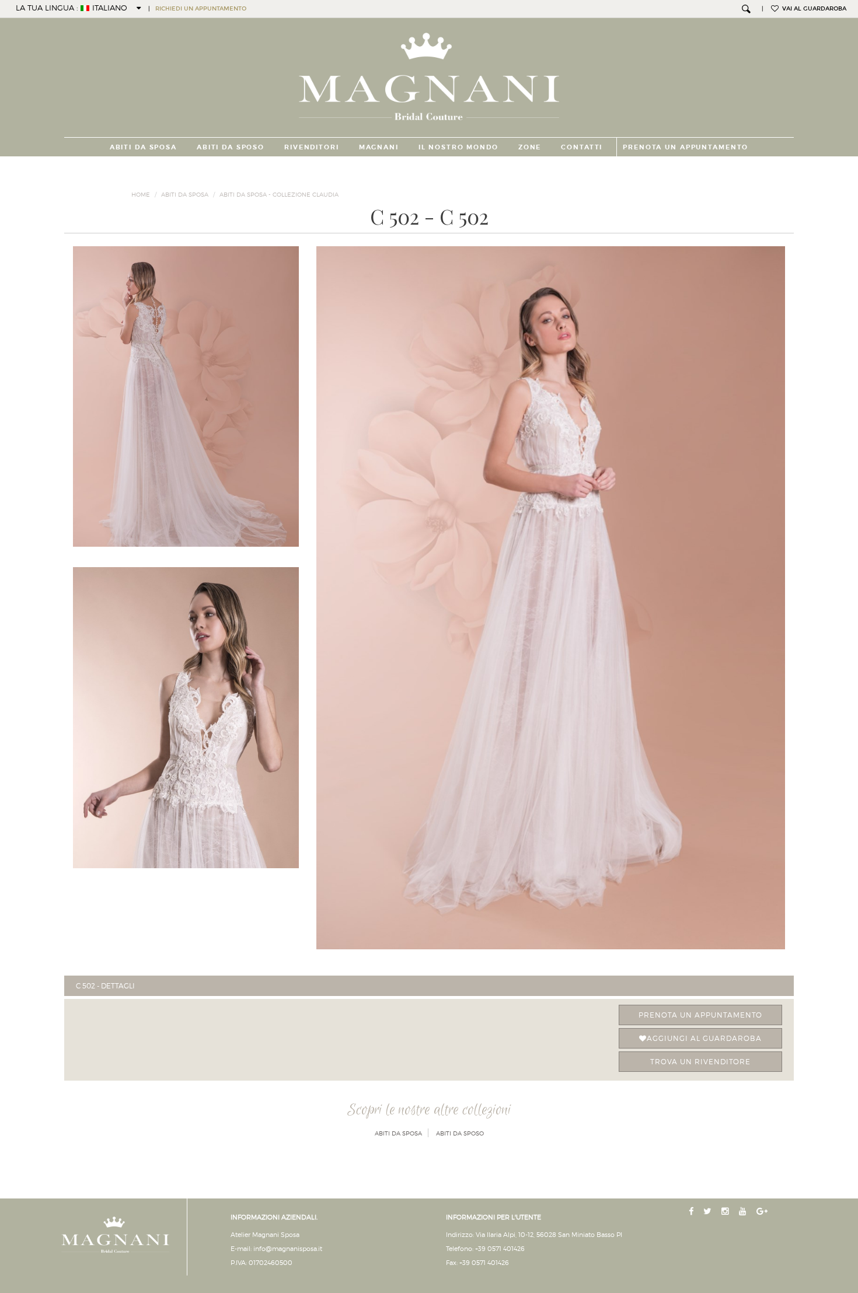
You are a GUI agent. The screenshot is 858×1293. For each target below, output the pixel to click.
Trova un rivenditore (700, 1061)
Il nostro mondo (458, 147)
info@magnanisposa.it (287, 1249)
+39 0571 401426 (500, 1249)
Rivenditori (311, 147)
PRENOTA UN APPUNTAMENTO (685, 147)
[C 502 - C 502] (550, 597)
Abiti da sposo (230, 147)
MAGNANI (379, 147)
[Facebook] (692, 1211)
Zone (529, 147)
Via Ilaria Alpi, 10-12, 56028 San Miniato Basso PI (549, 1235)
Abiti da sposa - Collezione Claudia (279, 194)
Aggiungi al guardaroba (704, 1038)
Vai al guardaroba (812, 8)
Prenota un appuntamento (700, 1015)
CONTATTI (581, 147)
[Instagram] (726, 1211)
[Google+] (763, 1211)
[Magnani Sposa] (429, 73)
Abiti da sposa (143, 147)
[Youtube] (744, 1211)
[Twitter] (708, 1211)
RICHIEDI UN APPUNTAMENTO (200, 8)
